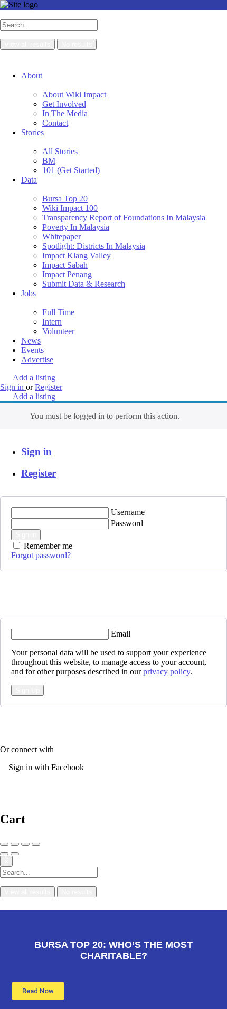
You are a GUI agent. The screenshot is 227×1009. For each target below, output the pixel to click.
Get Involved (64, 103)
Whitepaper (61, 236)
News (31, 340)
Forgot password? (41, 555)
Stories (32, 132)
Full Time (58, 312)
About (31, 75)
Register (38, 473)
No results (76, 44)
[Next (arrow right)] (15, 853)
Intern (52, 321)
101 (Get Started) (71, 170)
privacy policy (166, 671)
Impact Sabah (65, 264)
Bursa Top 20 (65, 198)
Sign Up (27, 690)
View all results (27, 44)
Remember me (48, 545)
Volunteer (58, 331)
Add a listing (34, 377)
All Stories (60, 151)
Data (29, 179)
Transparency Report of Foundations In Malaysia (123, 217)
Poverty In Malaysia (75, 227)
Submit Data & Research (83, 283)
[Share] (15, 844)
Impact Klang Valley (76, 255)
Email (120, 633)
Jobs (28, 293)
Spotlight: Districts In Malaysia (93, 245)
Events (32, 350)
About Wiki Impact (74, 94)
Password (127, 523)
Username (128, 512)
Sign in (36, 451)
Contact (55, 122)
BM (48, 160)
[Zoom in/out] (36, 844)
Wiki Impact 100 (70, 208)
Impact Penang (67, 274)
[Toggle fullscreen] (25, 844)
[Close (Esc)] (4, 844)
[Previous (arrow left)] (4, 853)
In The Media (65, 113)
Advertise (37, 359)
